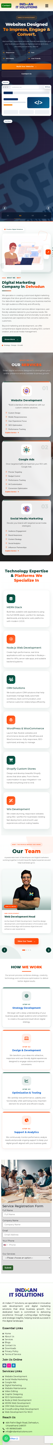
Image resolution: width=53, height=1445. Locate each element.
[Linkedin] (14, 1371)
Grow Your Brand (26, 65)
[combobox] (5, 1250)
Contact (6, 5)
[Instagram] (9, 1371)
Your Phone (8, 1246)
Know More (11, 344)
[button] (6, 1438)
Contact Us (26, 72)
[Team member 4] (30, 955)
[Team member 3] (28, 955)
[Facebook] (4, 1371)
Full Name (7, 1216)
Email (5, 1236)
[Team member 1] (23, 955)
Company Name (10, 1226)
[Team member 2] (26, 955)
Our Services (8, 1259)
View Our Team (26, 946)
